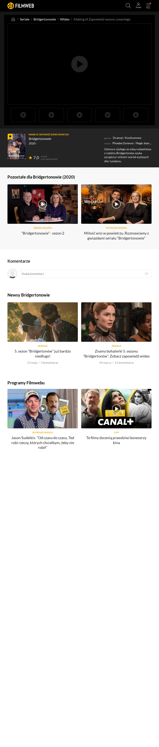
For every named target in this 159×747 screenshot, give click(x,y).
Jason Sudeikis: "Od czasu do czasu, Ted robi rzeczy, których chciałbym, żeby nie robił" (42, 442)
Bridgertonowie (45, 19)
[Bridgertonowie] (17, 146)
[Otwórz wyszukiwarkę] (128, 5)
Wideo (65, 19)
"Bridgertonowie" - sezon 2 (42, 233)
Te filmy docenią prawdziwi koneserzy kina (116, 440)
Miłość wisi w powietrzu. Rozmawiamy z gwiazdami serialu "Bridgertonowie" (116, 235)
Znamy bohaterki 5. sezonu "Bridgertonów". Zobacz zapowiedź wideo (116, 353)
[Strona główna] (13, 19)
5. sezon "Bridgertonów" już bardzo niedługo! (42, 353)
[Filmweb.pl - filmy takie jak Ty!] (20, 5)
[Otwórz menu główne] (148, 5)
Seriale (24, 19)
